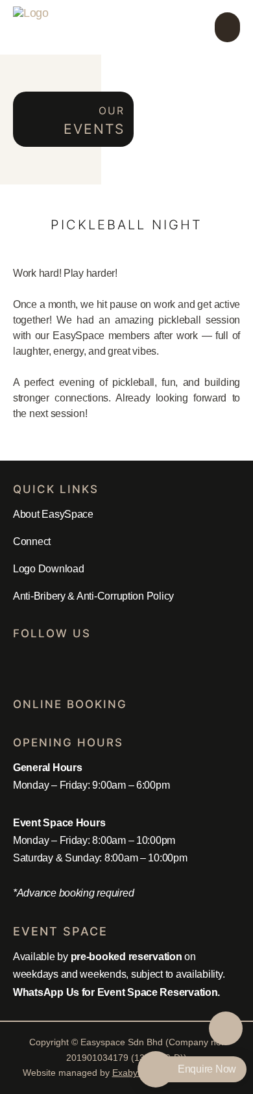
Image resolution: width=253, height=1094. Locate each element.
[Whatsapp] (45, 662)
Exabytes (131, 1072)
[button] (227, 27)
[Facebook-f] (19, 662)
